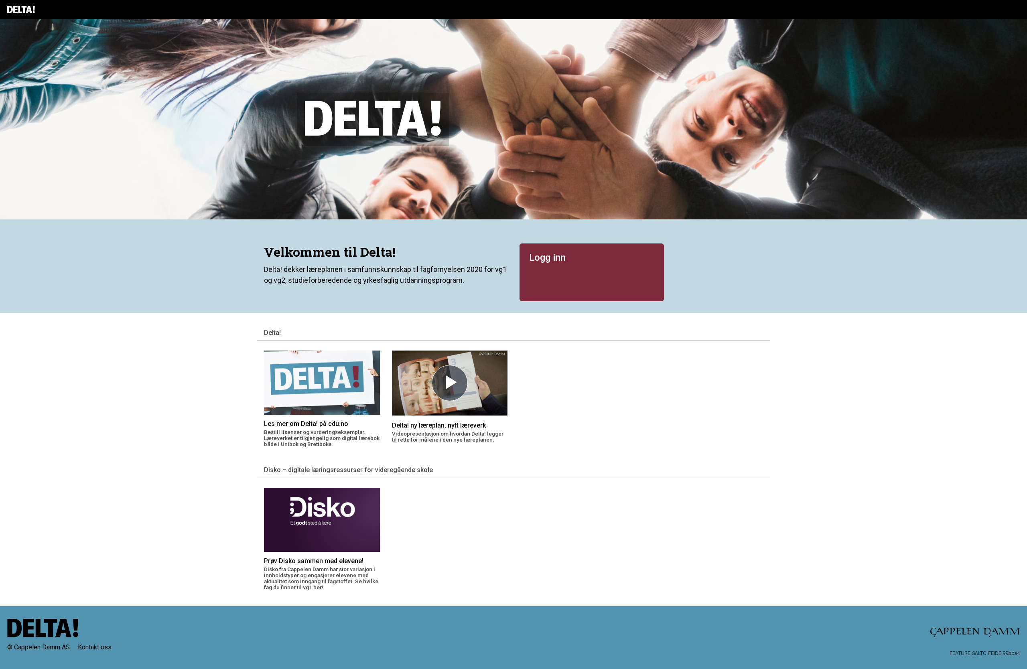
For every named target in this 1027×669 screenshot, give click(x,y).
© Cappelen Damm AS (38, 647)
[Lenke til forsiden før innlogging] (21, 9)
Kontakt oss (95, 647)
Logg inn (547, 257)
